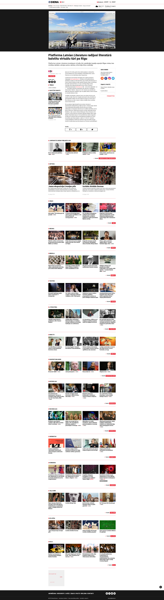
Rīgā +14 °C (101, 6)
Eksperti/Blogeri (55, 359)
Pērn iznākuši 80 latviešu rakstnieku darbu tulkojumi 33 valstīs (55, 117)
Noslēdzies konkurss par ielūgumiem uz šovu (107, 477)
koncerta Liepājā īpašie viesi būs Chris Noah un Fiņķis (73, 242)
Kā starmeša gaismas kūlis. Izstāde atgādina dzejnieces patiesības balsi (108, 322)
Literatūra (52, 76)
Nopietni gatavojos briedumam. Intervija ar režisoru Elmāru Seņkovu (89, 395)
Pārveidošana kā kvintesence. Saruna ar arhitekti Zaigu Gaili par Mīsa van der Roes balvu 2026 (56, 396)
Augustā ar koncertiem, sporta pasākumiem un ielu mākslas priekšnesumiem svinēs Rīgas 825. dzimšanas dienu (107, 216)
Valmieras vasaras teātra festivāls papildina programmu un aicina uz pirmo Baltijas (90, 295)
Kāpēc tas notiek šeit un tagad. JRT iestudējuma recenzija (73, 423)
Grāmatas (52, 436)
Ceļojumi (52, 491)
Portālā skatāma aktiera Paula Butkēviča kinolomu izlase (55, 348)
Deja (51, 541)
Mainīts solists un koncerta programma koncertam (56, 242)
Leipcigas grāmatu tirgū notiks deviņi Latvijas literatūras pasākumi (54, 102)
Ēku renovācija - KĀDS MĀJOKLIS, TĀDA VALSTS (63, 5)
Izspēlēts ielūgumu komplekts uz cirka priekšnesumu (89, 477)
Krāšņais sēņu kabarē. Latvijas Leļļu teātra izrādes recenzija (55, 423)
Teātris (52, 281)
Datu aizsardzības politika (73, 598)
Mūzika (51, 228)
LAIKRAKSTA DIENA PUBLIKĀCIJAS (60, 140)
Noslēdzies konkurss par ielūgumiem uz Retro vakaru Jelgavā (73, 476)
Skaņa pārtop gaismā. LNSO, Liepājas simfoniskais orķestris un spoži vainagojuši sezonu (107, 424)
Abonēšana (52, 593)
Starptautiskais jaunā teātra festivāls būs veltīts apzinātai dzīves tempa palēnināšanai (107, 295)
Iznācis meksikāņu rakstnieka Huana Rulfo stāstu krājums (55, 451)
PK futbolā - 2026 (64, 7)
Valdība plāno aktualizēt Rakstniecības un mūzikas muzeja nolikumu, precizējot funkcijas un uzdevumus (73, 321)
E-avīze (67, 593)
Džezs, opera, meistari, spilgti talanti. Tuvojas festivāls (107, 242)
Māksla (52, 253)
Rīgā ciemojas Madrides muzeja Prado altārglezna (55, 505)
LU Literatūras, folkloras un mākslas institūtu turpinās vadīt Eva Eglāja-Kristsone (90, 321)
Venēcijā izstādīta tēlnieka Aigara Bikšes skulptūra (72, 267)
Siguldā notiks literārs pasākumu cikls (54, 321)
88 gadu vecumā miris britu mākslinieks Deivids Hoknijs (90, 266)
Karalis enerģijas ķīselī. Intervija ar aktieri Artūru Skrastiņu (72, 395)
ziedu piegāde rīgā (52, 573)
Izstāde (93, 186)
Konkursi (52, 462)
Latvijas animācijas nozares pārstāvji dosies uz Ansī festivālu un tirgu (107, 348)
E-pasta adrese (104, 90)
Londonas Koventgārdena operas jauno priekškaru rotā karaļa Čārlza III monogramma (73, 215)
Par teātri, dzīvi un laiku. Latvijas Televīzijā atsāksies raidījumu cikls (73, 295)
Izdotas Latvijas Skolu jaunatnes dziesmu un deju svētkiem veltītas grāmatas (72, 450)
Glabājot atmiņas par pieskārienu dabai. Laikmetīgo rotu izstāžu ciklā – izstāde (107, 268)
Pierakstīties (111, 96)
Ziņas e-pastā (75, 593)
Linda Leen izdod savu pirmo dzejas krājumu (90, 449)
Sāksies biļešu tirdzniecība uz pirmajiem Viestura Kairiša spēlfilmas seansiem (91, 348)
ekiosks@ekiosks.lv (112, 598)
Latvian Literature (52, 87)
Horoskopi (60, 593)
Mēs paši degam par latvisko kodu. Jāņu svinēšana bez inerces (73, 555)
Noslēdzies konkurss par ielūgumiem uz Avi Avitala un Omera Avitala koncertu (56, 477)
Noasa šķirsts (88, 371)
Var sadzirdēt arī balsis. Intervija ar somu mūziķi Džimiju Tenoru (106, 395)
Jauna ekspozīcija (62, 186)
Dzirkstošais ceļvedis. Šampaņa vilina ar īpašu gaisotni (89, 504)
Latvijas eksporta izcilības (55, 7)
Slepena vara (105, 371)
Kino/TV (51, 334)
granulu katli (52, 582)
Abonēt (106, 2)
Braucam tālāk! (54, 371)
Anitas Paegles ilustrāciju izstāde (90, 531)
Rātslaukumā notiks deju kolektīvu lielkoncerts (89, 555)
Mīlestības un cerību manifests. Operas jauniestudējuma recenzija (90, 423)
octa (61, 577)
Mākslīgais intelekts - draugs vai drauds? (82, 5)
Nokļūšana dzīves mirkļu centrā (89, 153)
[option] (82, 30)
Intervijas (53, 381)
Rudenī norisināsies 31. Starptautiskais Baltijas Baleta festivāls (54, 555)
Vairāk (96, 158)
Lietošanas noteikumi (63, 598)
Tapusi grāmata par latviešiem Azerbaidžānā (106, 450)
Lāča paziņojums (71, 371)
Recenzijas (53, 409)
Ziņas (51, 201)
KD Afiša (52, 518)
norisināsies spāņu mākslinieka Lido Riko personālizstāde (56, 267)
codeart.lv (86, 598)
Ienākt (114, 2)
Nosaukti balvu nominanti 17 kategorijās (55, 295)
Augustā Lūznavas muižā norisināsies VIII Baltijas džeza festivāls (90, 242)
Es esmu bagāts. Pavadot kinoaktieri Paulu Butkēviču (72, 347)
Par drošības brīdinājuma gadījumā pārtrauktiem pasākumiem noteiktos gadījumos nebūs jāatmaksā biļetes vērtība (90, 216)
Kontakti (90, 593)
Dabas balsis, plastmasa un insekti (107, 153)
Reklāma (84, 593)
